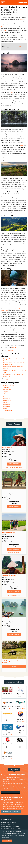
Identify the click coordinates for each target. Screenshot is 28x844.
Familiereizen (6, 406)
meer (4, 696)
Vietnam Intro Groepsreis (9, 575)
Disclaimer (13, 828)
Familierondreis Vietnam (8, 618)
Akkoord (7, 841)
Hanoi (21, 145)
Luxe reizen (6, 397)
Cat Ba (11, 92)
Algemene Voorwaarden (6, 826)
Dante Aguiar (11, 350)
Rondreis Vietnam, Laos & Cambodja (12, 490)
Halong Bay (21, 19)
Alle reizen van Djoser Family (14, 638)
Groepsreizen (6, 395)
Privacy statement (5, 828)
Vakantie (5, 391)
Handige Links (11, 824)
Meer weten (5, 837)
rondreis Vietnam (20, 47)
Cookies (19, 828)
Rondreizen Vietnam (8, 385)
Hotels (5, 408)
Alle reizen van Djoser (14, 510)
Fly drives (5, 393)
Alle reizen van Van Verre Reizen (14, 467)
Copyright (15, 826)
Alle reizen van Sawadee (14, 552)
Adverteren (3, 824)
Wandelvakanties (7, 410)
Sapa (5, 30)
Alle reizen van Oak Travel (14, 595)
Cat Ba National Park (8, 100)
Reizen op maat (7, 389)
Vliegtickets (6, 387)
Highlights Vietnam (7, 447)
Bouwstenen (6, 399)
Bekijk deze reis (14, 464)
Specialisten (6, 402)
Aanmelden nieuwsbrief (10, 792)
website (10, 696)
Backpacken (6, 412)
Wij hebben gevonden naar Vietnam (12, 662)
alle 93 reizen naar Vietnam (11, 379)
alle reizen (14, 347)
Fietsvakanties (6, 404)
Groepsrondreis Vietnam (8, 533)
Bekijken (14, 667)
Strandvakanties (7, 400)
